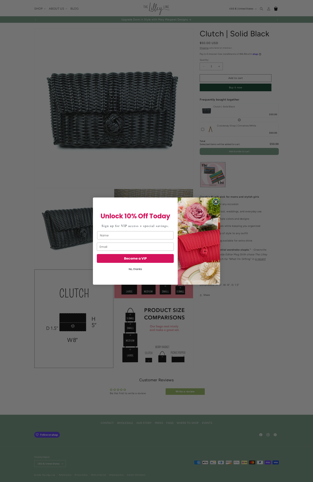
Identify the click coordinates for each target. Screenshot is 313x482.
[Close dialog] (216, 201)
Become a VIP (135, 258)
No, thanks (135, 269)
